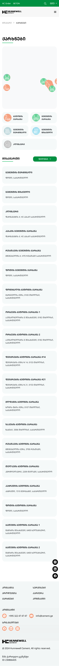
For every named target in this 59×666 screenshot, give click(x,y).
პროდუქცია (9, 593)
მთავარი (7, 22)
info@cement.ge (44, 615)
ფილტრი (43, 159)
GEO (52, 3)
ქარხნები (8, 598)
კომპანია (8, 587)
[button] (43, 81)
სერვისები (39, 587)
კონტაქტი (39, 598)
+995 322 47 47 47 (18, 615)
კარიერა (38, 593)
